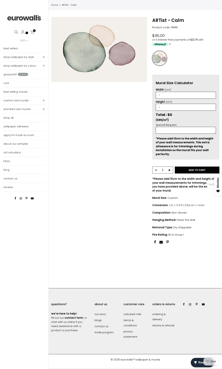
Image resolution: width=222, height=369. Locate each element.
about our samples (15, 144)
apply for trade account (18, 135)
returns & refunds (163, 325)
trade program (104, 332)
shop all (8, 118)
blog (6, 170)
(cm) (163, 89)
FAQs (6, 161)
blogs (98, 320)
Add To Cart (197, 170)
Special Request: (166, 125)
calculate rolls (132, 314)
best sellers (10, 48)
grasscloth (15, 74)
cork (6, 83)
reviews (8, 187)
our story (100, 314)
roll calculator (12, 152)
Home (54, 5)
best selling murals (15, 92)
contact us (10, 178)
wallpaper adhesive (16, 126)
